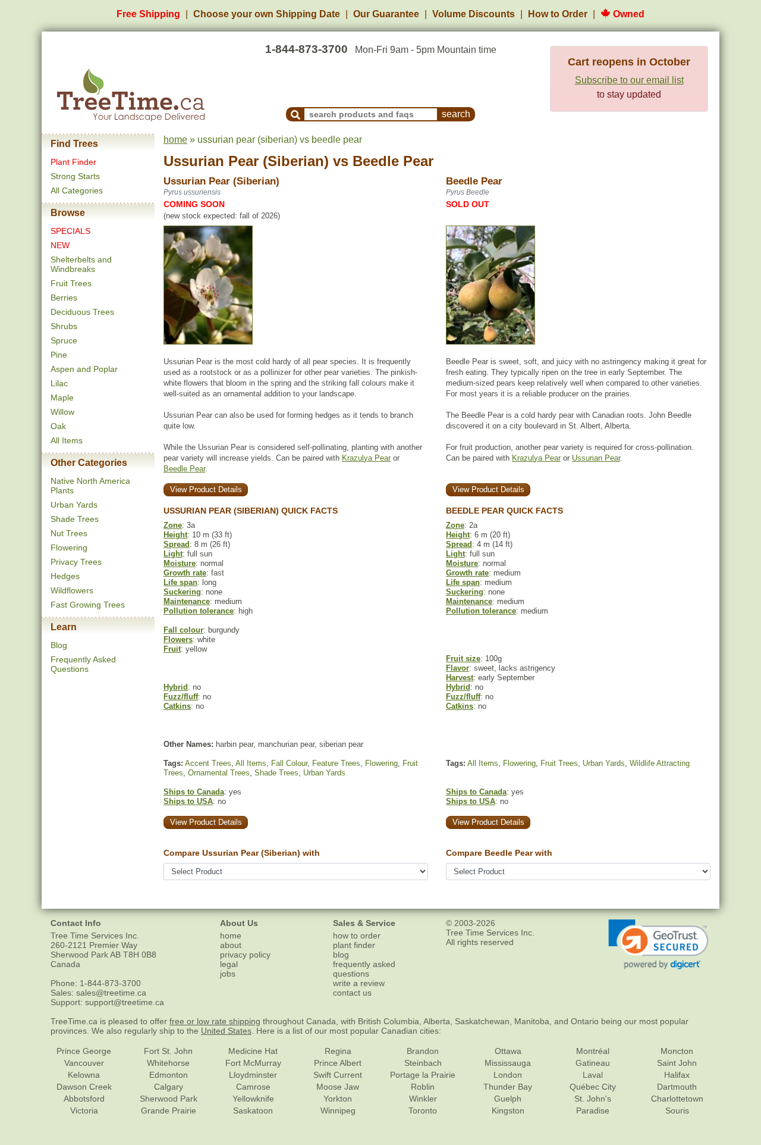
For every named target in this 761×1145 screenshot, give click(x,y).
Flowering (69, 547)
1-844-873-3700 (306, 49)
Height (175, 534)
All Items (67, 440)
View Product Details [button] (206, 489)
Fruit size (463, 658)
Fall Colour (289, 763)
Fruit (172, 649)
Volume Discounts (473, 14)
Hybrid (175, 687)
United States (226, 1030)
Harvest (459, 677)
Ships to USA (188, 801)
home (175, 139)
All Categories (77, 190)
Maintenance (186, 601)
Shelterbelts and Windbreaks (81, 264)
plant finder (354, 945)
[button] (658, 944)
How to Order (557, 14)
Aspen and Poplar (84, 369)
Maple (62, 397)
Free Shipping (148, 14)
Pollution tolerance (198, 610)
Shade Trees (75, 519)
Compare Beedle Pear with (499, 853)
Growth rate (184, 572)
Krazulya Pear (366, 457)
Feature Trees (336, 763)
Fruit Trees (71, 283)
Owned (627, 14)
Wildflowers (72, 590)
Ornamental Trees (219, 772)
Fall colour (183, 629)
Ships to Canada (193, 791)
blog (341, 954)
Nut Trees (69, 533)
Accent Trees (208, 763)
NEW (60, 245)
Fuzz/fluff (180, 696)
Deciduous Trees (82, 312)
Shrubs (64, 326)
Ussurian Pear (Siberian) (246, 161)
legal (229, 964)
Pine (59, 354)
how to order (356, 935)
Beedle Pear (393, 161)
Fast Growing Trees (88, 604)
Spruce (64, 340)
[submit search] (295, 114)
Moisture (179, 563)
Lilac (59, 383)
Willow (62, 412)
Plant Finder (73, 162)
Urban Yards (74, 504)
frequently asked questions (364, 968)
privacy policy (245, 954)
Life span (180, 582)
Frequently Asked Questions (83, 664)
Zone (172, 525)
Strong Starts (75, 176)
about (230, 945)
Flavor (457, 668)
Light (173, 553)
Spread (176, 544)
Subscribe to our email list (629, 80)
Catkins (177, 706)
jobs (227, 973)
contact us (352, 992)
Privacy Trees (76, 562)
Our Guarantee (386, 14)
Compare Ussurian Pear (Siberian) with (241, 853)
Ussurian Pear (596, 457)
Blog (59, 645)
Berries (64, 297)
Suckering (182, 591)
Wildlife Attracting (660, 763)
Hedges (65, 576)
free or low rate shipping (214, 1021)
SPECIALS (70, 231)
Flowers (178, 639)
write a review (359, 983)
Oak (58, 426)
